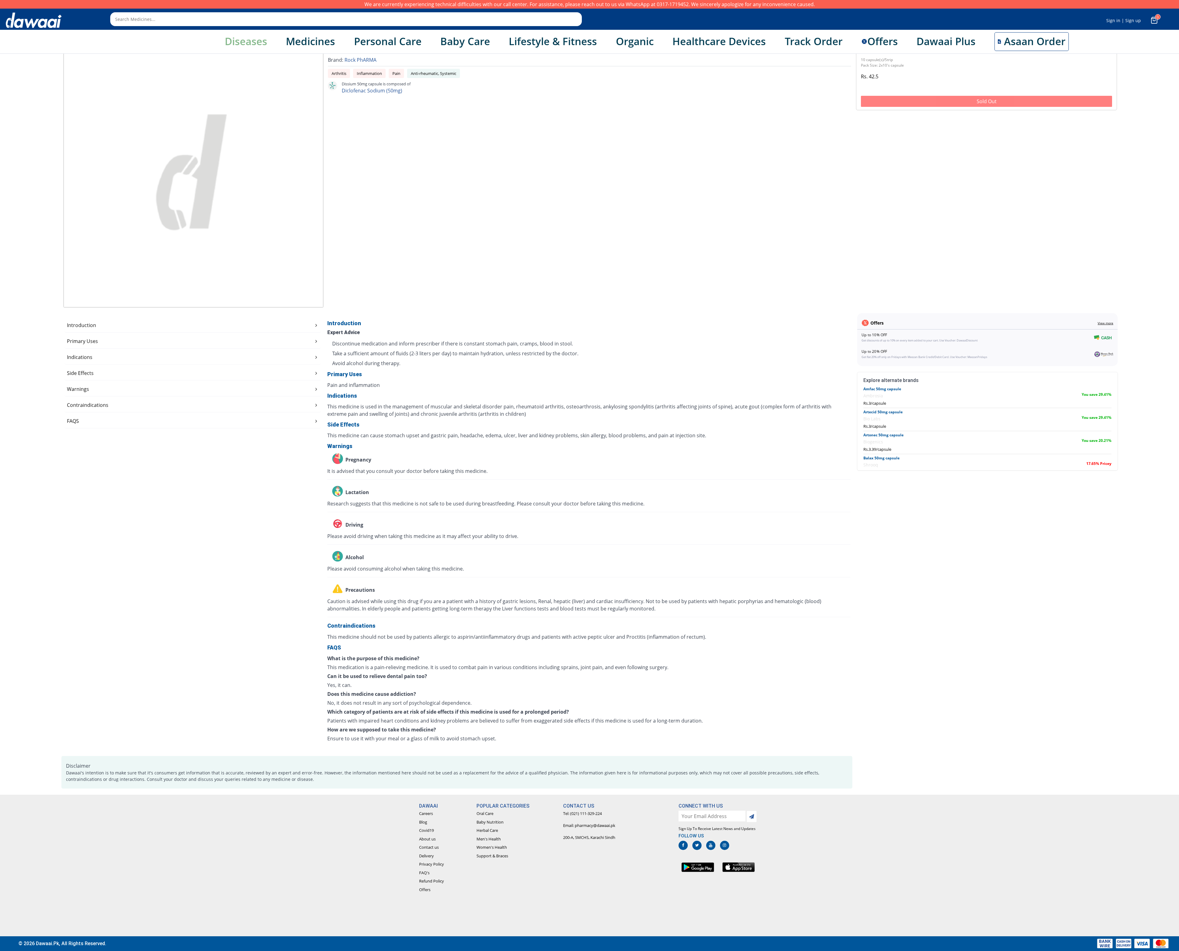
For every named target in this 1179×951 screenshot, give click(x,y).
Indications (79, 357)
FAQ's (424, 872)
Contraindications (87, 405)
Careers (426, 813)
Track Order (813, 41)
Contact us (429, 847)
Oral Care (485, 813)
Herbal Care (487, 830)
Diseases (246, 41)
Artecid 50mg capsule (883, 412)
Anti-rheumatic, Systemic (433, 73)
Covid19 (426, 830)
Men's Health (489, 839)
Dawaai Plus (945, 41)
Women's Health (492, 847)
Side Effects (80, 373)
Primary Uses (82, 341)
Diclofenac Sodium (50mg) (372, 90)
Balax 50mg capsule (881, 458)
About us (427, 839)
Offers (424, 889)
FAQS (73, 421)
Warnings (78, 389)
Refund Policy (431, 881)
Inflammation (369, 73)
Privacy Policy (431, 864)
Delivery (426, 856)
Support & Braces (492, 856)
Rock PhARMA (360, 60)
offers (882, 41)
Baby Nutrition (490, 822)
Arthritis (339, 73)
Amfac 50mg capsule (882, 389)
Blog (423, 822)
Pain (396, 73)
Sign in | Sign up (1123, 20)
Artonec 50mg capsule (883, 435)
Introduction (81, 325)
